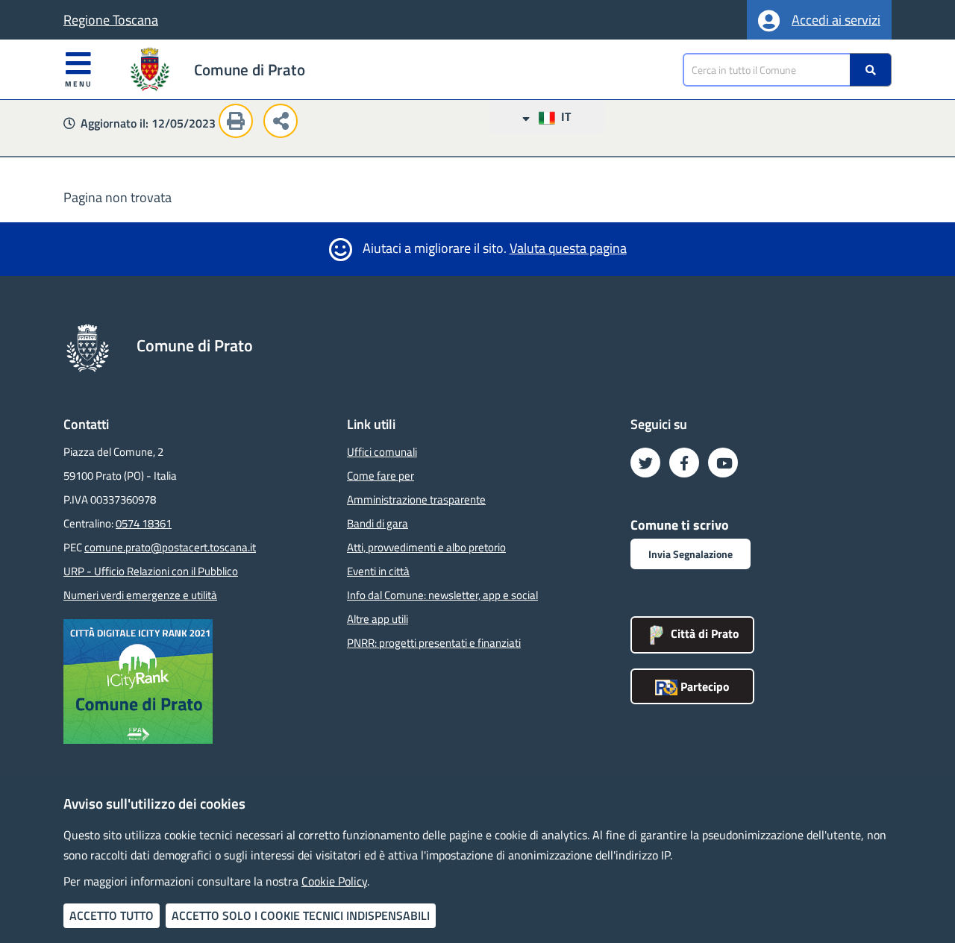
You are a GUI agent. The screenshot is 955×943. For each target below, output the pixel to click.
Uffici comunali (382, 451)
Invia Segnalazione (690, 554)
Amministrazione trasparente (416, 499)
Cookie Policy (334, 881)
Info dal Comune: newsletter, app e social (442, 595)
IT (563, 116)
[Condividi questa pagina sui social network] (284, 123)
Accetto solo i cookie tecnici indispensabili (301, 915)
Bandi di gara (377, 523)
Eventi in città (378, 571)
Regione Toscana (110, 20)
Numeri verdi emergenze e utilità (140, 595)
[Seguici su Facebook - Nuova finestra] (684, 462)
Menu (79, 84)
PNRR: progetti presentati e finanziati (434, 642)
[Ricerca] (871, 70)
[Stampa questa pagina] (239, 123)
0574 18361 (144, 523)
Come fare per (380, 475)
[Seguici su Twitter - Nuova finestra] (645, 462)
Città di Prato (703, 633)
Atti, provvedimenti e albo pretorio (426, 547)
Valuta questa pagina (568, 248)
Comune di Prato (249, 69)
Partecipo (703, 686)
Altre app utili (377, 618)
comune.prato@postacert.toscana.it (170, 547)
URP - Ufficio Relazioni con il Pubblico (150, 571)
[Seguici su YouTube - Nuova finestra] (723, 462)
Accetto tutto (111, 915)
